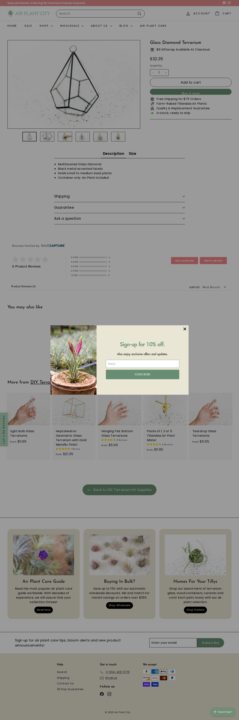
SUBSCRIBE (142, 374)
